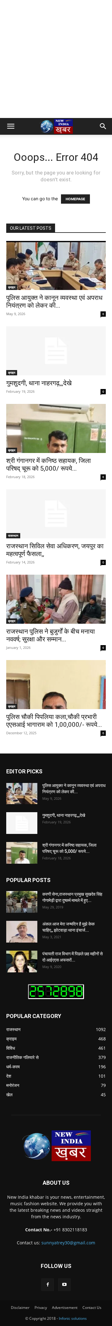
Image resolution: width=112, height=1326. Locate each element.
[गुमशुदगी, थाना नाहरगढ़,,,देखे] (56, 350)
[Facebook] (47, 1284)
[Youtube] (64, 1284)
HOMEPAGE (75, 199)
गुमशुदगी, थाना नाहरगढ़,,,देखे (39, 383)
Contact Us (91, 1307)
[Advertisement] (56, 59)
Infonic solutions (73, 1318)
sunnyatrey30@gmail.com (68, 1243)
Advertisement (64, 1307)
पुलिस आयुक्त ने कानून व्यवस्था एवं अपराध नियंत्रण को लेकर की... (54, 301)
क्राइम (11, 287)
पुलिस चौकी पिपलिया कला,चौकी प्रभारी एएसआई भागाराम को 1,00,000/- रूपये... (54, 720)
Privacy (41, 1307)
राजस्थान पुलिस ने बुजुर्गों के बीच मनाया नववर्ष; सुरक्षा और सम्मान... (50, 635)
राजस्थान (13, 535)
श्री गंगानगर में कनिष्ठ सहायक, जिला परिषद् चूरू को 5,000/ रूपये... (48, 464)
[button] (11, 126)
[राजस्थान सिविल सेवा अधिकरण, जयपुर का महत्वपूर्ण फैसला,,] (56, 513)
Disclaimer (20, 1307)
